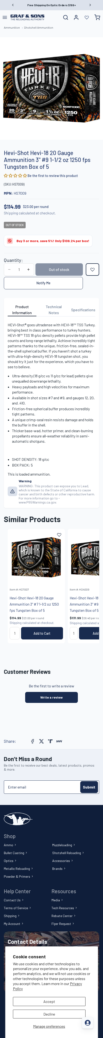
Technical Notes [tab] (54, 309)
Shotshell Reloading (66, 853)
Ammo (8, 845)
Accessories (61, 861)
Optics (8, 861)
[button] (16, 175)
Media (56, 900)
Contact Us (12, 900)
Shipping (10, 916)
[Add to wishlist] (92, 269)
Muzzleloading (62, 845)
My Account (12, 924)
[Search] (65, 17)
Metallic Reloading (17, 869)
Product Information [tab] (22, 309)
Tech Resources (63, 908)
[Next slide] (90, 586)
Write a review (51, 697)
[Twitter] (41, 741)
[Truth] (50, 741)
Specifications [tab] (83, 309)
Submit (89, 787)
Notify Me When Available (43, 283)
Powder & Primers (17, 876)
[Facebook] (32, 741)
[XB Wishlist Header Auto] (86, 17)
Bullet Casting (14, 853)
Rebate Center (62, 916)
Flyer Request (61, 924)
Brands (57, 869)
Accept (49, 1001)
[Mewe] (59, 741)
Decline (49, 1014)
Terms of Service (16, 908)
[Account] (76, 17)
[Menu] (5, 17)
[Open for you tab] (87, 1022)
